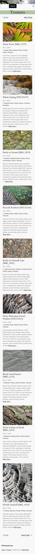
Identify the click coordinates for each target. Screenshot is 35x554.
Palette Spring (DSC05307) (15, 97)
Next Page (28, 17)
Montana (7, 158)
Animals (6, 213)
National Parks (17, 50)
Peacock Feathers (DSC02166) (17, 207)
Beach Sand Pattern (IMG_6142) (12, 375)
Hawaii (6, 50)
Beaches (7, 383)
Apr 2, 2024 (6, 47)
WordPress (25, 550)
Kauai (20, 213)
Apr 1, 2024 (6, 100)
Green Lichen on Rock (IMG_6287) (13, 428)
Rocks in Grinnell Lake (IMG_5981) (13, 261)
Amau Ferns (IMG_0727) (14, 44)
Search (12, 6)
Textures (10, 52)
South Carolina (20, 383)
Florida (18, 510)
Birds (11, 213)
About (3, 550)
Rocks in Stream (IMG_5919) (16, 152)
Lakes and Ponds (9, 269)
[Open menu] (33, 6)
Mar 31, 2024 (7, 322)
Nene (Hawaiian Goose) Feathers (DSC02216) (14, 317)
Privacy (9, 550)
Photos (25, 50)
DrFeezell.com (7, 546)
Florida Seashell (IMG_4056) (16, 505)
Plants (5, 52)
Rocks (21, 103)
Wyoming (6, 105)
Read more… (17, 71)
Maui (10, 50)
